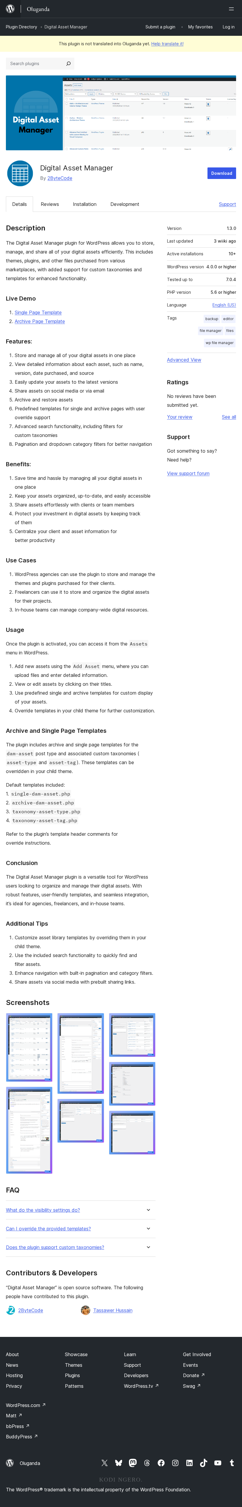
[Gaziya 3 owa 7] (96, 1021)
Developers (136, 1375)
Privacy (14, 1386)
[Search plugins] (68, 64)
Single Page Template (38, 312)
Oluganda (30, 1463)
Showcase (76, 1354)
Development (124, 204)
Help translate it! (167, 43)
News (12, 1365)
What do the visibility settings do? (43, 1210)
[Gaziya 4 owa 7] (96, 1107)
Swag (192, 1386)
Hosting (14, 1375)
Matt (14, 1416)
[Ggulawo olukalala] (232, 9)
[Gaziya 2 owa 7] (45, 1095)
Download (221, 173)
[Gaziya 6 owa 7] (148, 1070)
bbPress (18, 1426)
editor (228, 319)
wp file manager (220, 343)
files (230, 330)
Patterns (74, 1386)
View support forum (188, 473)
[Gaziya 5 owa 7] (148, 1021)
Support (227, 204)
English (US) (224, 304)
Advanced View (184, 360)
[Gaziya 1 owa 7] (45, 1021)
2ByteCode (60, 178)
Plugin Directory (21, 26)
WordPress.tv (141, 1386)
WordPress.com (26, 1405)
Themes (73, 1365)
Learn (130, 1354)
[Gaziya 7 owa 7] (148, 1119)
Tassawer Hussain (113, 1310)
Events (190, 1365)
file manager (211, 330)
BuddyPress (22, 1437)
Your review (179, 417)
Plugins (72, 1375)
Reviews (50, 204)
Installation (85, 204)
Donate (194, 1375)
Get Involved (197, 1354)
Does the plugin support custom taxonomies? (55, 1247)
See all (229, 417)
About (12, 1354)
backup (211, 319)
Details (19, 204)
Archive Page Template (40, 321)
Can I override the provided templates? (48, 1229)
